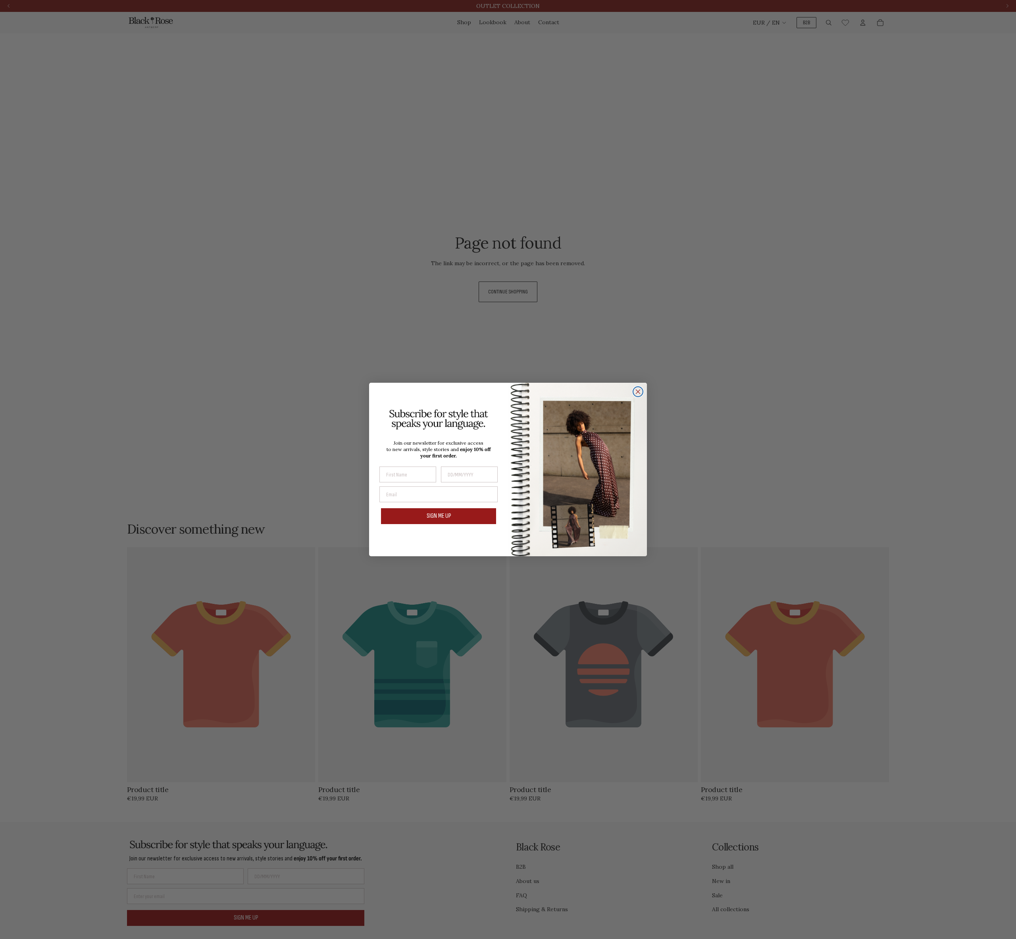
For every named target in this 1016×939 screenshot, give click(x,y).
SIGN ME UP (439, 516)
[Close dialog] (638, 392)
